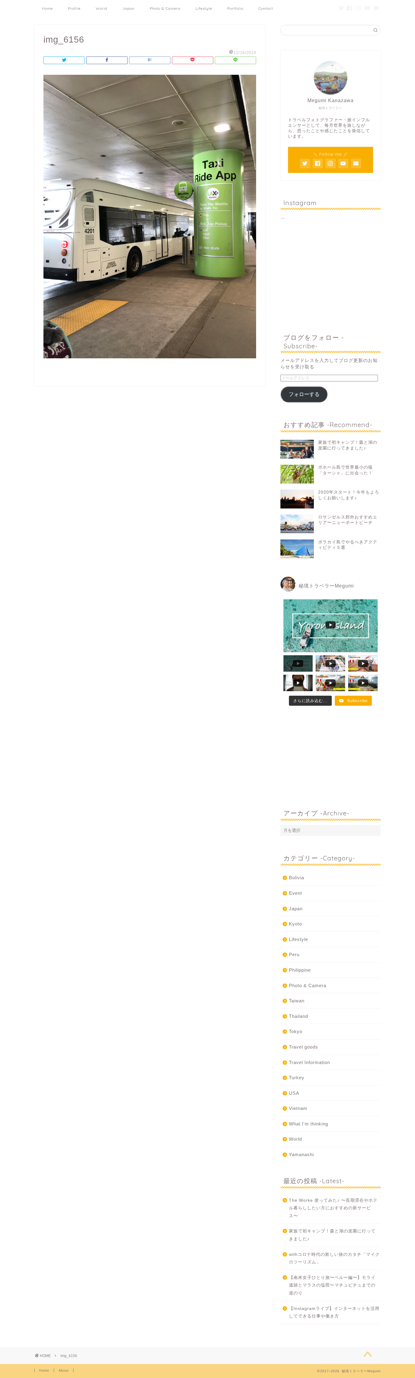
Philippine (300, 970)
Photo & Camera (165, 8)
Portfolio (235, 8)
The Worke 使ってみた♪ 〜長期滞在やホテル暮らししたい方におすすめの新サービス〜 (333, 1208)
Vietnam (298, 1108)
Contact (266, 8)
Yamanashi (301, 1154)
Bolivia (296, 877)
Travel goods (303, 1046)
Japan (296, 908)
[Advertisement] (330, 277)
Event (295, 893)
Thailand (298, 1016)
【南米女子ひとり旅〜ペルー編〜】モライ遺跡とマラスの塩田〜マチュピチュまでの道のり (332, 1285)
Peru (294, 954)
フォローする (304, 394)
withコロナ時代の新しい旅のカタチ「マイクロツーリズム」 (334, 1258)
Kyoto (295, 923)
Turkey (296, 1077)
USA (294, 1093)
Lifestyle (204, 8)
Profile (74, 8)
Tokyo (295, 1031)
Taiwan (296, 1000)
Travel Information (309, 1062)
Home (47, 8)
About (64, 1370)
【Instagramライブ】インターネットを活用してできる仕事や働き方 (334, 1312)
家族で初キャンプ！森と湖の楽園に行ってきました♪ (332, 1235)
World (295, 1139)
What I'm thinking (308, 1123)
